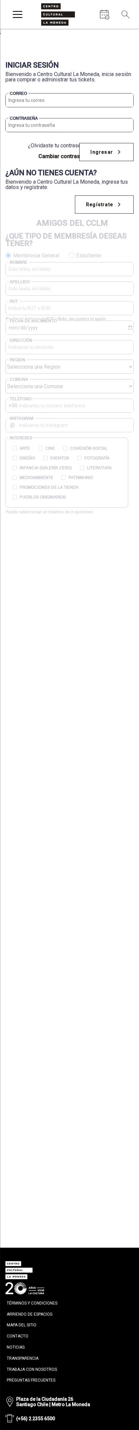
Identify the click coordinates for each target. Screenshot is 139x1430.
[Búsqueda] (125, 14)
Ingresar (101, 152)
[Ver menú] (17, 14)
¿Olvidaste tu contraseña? (58, 145)
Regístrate (99, 204)
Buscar (125, 30)
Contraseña (24, 118)
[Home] (58, 14)
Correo (18, 93)
